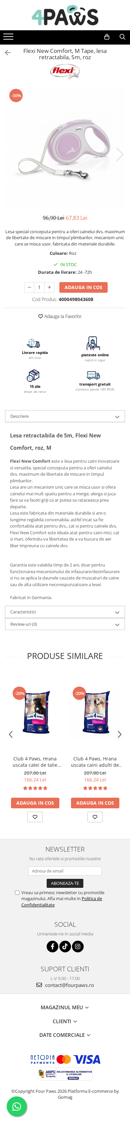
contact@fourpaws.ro (69, 985)
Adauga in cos (83, 287)
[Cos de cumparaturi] (107, 37)
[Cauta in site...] (122, 37)
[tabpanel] (65, 148)
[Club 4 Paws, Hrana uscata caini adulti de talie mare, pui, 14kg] (95, 712)
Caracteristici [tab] (23, 612)
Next (119, 154)
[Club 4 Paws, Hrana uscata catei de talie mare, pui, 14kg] (35, 712)
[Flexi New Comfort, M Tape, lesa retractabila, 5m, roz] (65, 148)
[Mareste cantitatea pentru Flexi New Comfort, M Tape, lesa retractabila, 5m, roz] (49, 287)
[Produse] (9, 39)
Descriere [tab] (19, 416)
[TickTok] (65, 946)
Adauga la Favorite (62, 316)
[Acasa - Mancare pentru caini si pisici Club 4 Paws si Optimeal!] (65, 15)
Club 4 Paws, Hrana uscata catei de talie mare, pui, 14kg (35, 761)
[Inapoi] (5, 52)
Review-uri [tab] (23, 624)
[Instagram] (78, 946)
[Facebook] (52, 946)
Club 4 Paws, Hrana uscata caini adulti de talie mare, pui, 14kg (95, 761)
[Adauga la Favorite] (35, 817)
